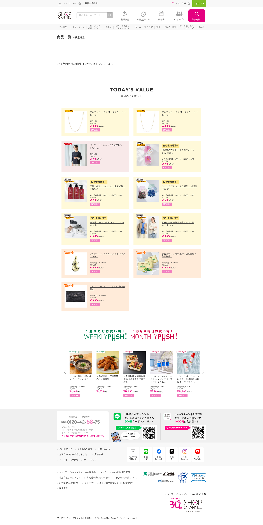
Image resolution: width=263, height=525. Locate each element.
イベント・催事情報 (68, 460)
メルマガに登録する (132, 458)
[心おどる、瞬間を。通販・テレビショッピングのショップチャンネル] (64, 15)
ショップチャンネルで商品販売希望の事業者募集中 (108, 483)
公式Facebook (158, 458)
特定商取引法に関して (70, 477)
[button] (198, 477)
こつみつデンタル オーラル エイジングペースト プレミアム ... (161, 379)
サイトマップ (90, 460)
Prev (65, 371)
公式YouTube (197, 458)
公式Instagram (184, 458)
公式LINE (146, 458)
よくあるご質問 (84, 449)
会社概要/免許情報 (121, 472)
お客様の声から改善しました (73, 454)
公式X (172, 458)
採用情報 (63, 488)
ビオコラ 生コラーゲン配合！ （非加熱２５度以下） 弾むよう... (188, 379)
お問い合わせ (104, 449)
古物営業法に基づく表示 (98, 477)
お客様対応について (68, 483)
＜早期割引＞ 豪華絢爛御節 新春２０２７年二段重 (134, 379)
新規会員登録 (91, 3)
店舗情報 (98, 454)
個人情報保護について (126, 477)
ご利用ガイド (65, 449)
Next (202, 371)
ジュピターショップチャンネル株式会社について (82, 472)
